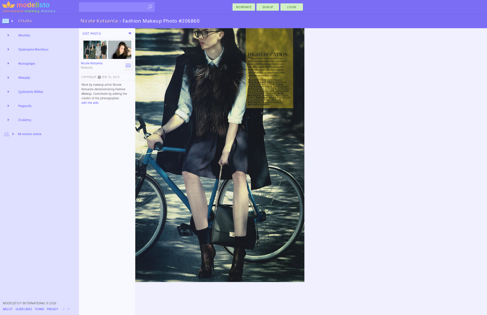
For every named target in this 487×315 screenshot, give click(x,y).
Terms (39, 309)
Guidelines (24, 309)
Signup (267, 7)
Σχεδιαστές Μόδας (30, 92)
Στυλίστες (24, 120)
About (8, 309)
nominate (244, 7)
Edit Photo (92, 34)
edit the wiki (89, 103)
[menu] (129, 33)
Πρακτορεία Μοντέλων (33, 49)
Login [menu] (291, 7)
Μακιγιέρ (24, 78)
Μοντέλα (24, 35)
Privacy (52, 309)
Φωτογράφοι (26, 63)
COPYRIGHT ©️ (91, 77)
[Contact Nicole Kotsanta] (128, 65)
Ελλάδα (25, 21)
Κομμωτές (25, 106)
